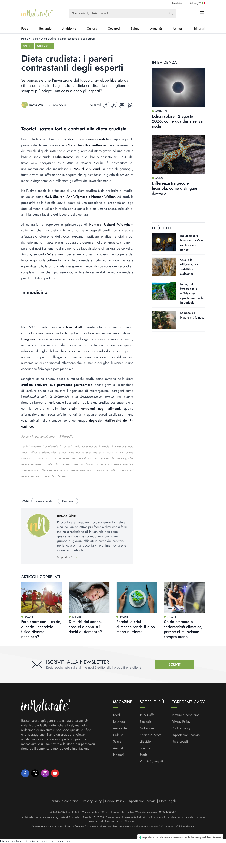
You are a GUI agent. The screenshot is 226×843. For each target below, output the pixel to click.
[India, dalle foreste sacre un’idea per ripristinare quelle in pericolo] (164, 291)
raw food (68, 501)
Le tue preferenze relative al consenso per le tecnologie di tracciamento (180, 837)
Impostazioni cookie (185, 734)
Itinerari (118, 754)
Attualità (156, 28)
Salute (135, 28)
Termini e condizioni (185, 715)
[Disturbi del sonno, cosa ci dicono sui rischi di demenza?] (89, 597)
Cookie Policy (180, 728)
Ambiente (69, 28)
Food (25, 28)
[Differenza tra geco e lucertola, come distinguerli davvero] (178, 154)
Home (24, 39)
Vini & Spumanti (151, 761)
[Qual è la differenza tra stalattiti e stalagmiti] (164, 266)
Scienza (145, 748)
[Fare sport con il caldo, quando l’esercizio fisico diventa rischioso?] (41, 597)
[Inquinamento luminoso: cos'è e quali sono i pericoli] (164, 242)
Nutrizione (44, 46)
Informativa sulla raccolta (14, 841)
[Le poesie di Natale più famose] (164, 320)
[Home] (37, 13)
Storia (144, 754)
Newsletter (177, 3)
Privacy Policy (180, 721)
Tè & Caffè (147, 715)
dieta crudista (44, 501)
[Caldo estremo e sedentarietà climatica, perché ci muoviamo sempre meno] (184, 597)
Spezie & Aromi (151, 735)
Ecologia (146, 721)
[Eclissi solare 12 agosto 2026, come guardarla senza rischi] (178, 87)
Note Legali (179, 741)
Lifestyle (145, 741)
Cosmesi (114, 28)
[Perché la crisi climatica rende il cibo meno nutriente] (136, 597)
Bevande (45, 28)
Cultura (92, 28)
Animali (178, 28)
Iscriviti (174, 664)
